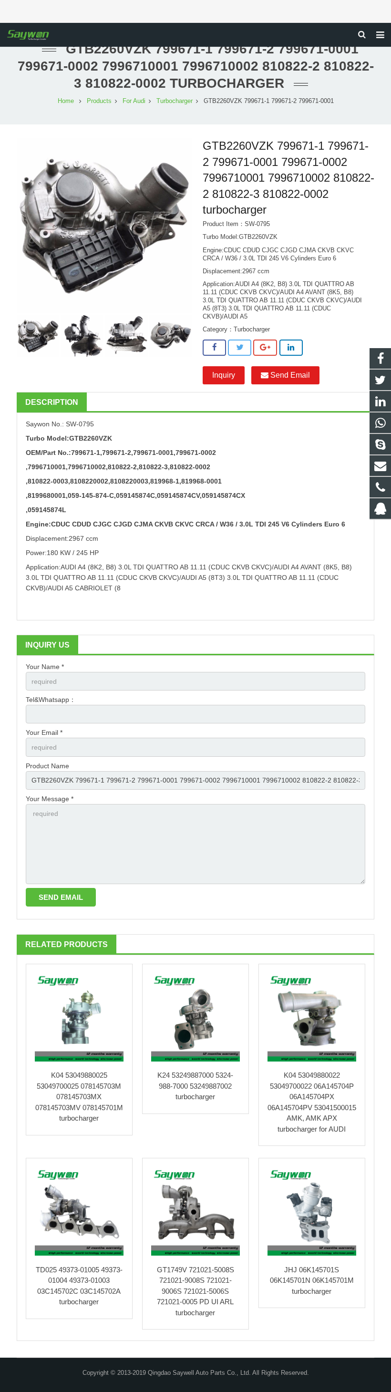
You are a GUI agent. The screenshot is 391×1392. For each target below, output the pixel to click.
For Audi (134, 101)
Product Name (47, 766)
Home (66, 101)
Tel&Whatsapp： (51, 699)
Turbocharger (174, 101)
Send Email (289, 375)
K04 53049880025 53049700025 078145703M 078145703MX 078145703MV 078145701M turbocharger (79, 1096)
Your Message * (49, 799)
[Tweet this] (239, 348)
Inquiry (223, 375)
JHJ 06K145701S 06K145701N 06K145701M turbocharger (312, 1280)
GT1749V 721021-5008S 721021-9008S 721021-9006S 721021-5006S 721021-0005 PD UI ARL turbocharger (195, 1291)
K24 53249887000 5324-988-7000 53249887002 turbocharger (195, 1086)
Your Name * (45, 666)
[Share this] (214, 348)
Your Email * (44, 732)
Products (99, 101)
